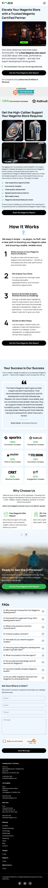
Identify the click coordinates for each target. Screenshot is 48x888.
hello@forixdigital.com (9, 778)
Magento (5, 858)
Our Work (5, 826)
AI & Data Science (8, 836)
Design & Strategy (8, 828)
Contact (5, 846)
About (4, 841)
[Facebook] (19, 885)
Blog (3, 843)
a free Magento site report (32, 52)
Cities (4, 854)
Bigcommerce (7, 865)
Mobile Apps (6, 833)
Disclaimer (33, 877)
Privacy (40, 877)
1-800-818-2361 (7, 776)
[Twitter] (30, 885)
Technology (6, 831)
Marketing (5, 838)
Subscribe (5, 879)
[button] (26, 534)
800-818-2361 (6, 796)
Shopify (5, 850)
